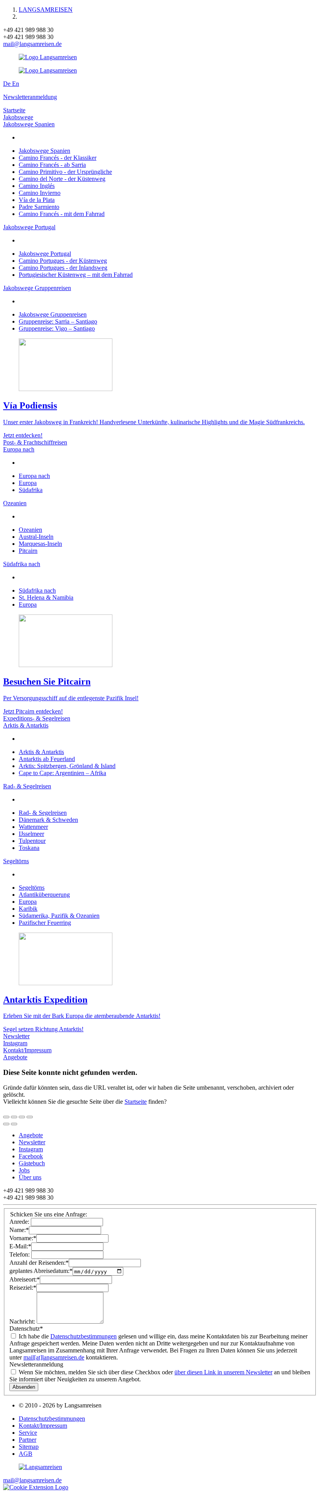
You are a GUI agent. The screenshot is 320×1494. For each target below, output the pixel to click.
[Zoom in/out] (30, 1117)
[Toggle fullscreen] (22, 1117)
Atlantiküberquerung (44, 894)
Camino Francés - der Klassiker (57, 157)
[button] (35, 1487)
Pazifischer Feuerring (45, 922)
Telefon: (20, 1254)
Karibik (28, 908)
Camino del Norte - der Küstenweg (62, 178)
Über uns (30, 1177)
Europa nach (18, 449)
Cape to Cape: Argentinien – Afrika (62, 773)
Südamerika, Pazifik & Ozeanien (59, 915)
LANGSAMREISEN (46, 9)
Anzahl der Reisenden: (39, 1262)
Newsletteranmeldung (30, 97)
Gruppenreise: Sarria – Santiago (58, 321)
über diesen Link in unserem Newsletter (223, 1372)
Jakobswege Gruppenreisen (37, 288)
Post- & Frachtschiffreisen (35, 442)
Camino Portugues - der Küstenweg (63, 260)
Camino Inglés (37, 185)
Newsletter (16, 1036)
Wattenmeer (33, 826)
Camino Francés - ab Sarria (52, 164)
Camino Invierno (39, 192)
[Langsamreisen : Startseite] (48, 57)
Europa (28, 483)
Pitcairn (28, 550)
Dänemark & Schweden (48, 819)
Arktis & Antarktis (25, 725)
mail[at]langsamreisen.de (53, 1357)
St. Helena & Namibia (46, 597)
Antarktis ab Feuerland (47, 759)
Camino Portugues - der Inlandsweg (63, 267)
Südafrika (31, 490)
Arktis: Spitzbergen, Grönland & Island (67, 766)
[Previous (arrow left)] (6, 1124)
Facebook (31, 1156)
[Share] (14, 1117)
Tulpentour (32, 840)
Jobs (24, 1170)
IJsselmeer (31, 833)
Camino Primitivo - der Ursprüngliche (65, 171)
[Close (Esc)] (6, 1117)
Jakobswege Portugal (29, 227)
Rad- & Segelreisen (27, 786)
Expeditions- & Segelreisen (36, 718)
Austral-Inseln (36, 536)
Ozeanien (15, 503)
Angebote (15, 1057)
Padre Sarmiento (39, 207)
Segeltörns (16, 861)
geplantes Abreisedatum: (41, 1271)
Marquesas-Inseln (40, 543)
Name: (19, 1230)
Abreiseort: (24, 1279)
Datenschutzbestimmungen (83, 1336)
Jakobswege (18, 117)
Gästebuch (32, 1163)
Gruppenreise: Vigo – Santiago (57, 328)
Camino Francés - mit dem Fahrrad (62, 214)
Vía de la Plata (37, 199)
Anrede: (20, 1221)
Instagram (15, 1043)
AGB (25, 1453)
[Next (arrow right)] (14, 1124)
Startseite (14, 110)
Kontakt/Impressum (27, 1050)
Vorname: (22, 1238)
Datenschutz (26, 1328)
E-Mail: (20, 1246)
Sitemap (29, 1446)
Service (28, 1432)
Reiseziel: (22, 1287)
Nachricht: (23, 1321)
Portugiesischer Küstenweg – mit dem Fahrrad (76, 274)
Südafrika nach (21, 564)
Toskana (29, 847)
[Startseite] (40, 1467)
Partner (27, 1439)
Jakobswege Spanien (29, 124)
